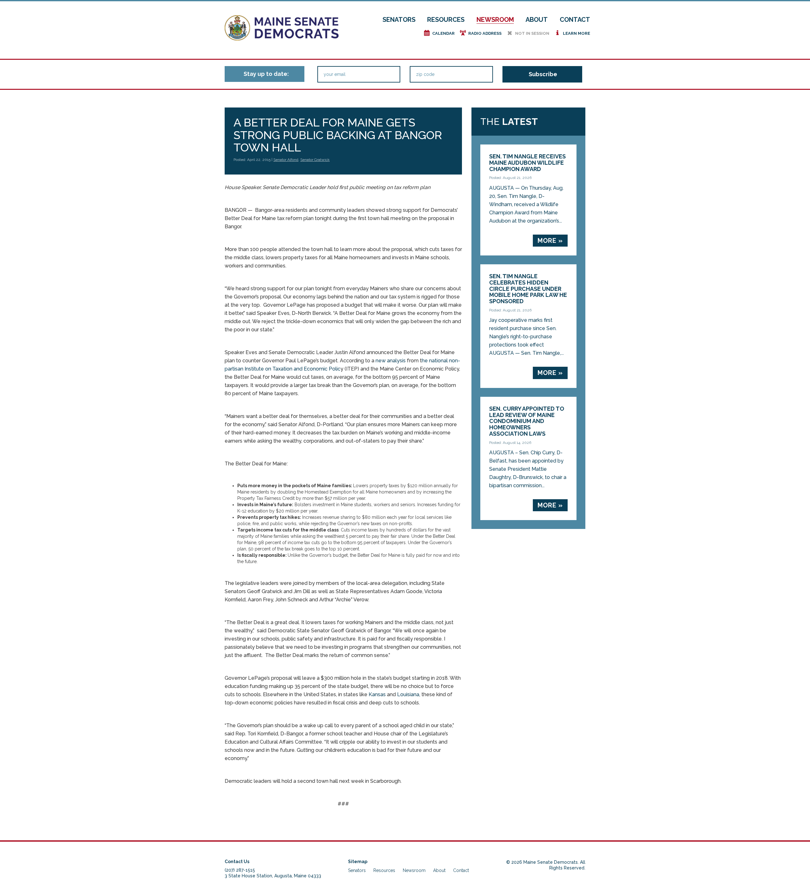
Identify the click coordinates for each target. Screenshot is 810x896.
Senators (399, 19)
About (537, 19)
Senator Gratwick (315, 159)
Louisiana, (408, 694)
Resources (445, 19)
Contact (575, 19)
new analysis (391, 361)
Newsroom (495, 19)
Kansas (377, 694)
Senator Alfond (285, 159)
